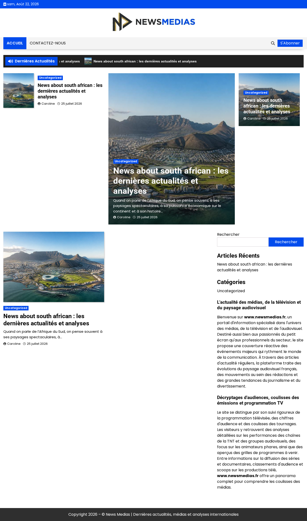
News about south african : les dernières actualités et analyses (135, 61)
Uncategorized (126, 161)
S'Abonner (290, 43)
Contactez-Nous (48, 43)
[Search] (273, 43)
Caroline (123, 217)
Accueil (15, 43)
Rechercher (228, 234)
